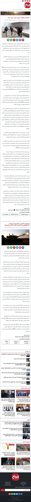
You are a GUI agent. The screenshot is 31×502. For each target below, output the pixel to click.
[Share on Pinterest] (14, 40)
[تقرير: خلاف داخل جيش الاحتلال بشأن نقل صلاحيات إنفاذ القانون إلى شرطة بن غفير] (28, 374)
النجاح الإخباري (27, 5)
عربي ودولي (7, 483)
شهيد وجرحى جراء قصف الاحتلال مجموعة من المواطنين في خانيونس (13, 355)
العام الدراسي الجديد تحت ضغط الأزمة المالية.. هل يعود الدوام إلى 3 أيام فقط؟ (23, 468)
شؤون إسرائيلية (23, 483)
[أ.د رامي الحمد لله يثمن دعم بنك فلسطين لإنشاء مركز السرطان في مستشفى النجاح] (23, 394)
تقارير (26, 9)
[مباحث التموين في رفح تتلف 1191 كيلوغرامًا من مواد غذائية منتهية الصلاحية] (28, 364)
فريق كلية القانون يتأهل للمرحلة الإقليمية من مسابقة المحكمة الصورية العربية (8, 414)
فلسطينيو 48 (7, 482)
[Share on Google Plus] (20, 40)
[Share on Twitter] (17, 40)
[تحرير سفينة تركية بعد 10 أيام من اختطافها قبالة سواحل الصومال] (28, 369)
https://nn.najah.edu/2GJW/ (22, 337)
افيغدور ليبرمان (26, 342)
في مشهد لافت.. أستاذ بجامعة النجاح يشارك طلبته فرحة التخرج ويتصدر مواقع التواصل (12, 435)
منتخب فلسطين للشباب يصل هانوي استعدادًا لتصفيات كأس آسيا (14, 382)
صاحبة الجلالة (14, 214)
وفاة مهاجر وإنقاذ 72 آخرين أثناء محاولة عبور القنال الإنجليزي (15, 378)
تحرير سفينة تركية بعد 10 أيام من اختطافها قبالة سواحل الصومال (13, 368)
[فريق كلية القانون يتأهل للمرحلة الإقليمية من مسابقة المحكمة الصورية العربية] (8, 408)
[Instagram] (19, 494)
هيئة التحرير (12, 497)
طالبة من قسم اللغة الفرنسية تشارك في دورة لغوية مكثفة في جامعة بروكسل (23, 414)
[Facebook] (21, 494)
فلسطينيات (23, 482)
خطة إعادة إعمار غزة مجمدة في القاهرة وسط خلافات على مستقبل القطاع (12, 429)
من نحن (19, 497)
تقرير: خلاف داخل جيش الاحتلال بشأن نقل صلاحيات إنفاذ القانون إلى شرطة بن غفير (13, 373)
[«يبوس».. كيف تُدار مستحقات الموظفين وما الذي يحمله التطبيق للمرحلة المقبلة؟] (8, 447)
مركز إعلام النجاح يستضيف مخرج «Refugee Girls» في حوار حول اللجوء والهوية (8, 400)
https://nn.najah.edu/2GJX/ (22, 210)
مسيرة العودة (24, 214)
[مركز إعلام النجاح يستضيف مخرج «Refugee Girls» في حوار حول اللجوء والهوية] (8, 394)
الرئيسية (29, 9)
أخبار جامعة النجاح (25, 388)
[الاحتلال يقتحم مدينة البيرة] (28, 360)
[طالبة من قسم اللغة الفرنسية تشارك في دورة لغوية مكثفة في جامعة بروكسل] (23, 408)
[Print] (8, 40)
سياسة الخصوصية (15, 498)
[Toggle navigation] (23, 1)
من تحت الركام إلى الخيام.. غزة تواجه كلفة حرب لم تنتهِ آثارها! (23, 453)
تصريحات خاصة (26, 442)
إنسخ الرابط (11, 210)
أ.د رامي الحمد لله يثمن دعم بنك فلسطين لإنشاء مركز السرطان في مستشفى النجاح (23, 400)
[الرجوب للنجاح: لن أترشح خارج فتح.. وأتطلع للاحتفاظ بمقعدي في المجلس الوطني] (8, 461)
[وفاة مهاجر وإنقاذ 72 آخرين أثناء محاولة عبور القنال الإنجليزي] (28, 378)
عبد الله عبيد (26, 44)
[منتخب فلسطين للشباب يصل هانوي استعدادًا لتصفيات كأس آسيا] (28, 383)
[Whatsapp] (12, 494)
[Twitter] (17, 494)
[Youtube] (10, 494)
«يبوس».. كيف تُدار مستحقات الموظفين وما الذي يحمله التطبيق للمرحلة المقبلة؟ (8, 454)
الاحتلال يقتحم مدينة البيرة (20, 358)
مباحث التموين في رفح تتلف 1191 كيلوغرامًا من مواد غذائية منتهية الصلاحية (14, 364)
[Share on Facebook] (23, 40)
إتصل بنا (16, 497)
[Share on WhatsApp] (11, 40)
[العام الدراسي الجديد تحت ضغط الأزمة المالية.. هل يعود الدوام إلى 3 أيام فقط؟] (23, 461)
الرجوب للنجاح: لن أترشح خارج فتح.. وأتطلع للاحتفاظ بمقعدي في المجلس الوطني (8, 468)
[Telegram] (14, 494)
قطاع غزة (5, 214)
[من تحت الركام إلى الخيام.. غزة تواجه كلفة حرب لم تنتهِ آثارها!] (23, 447)
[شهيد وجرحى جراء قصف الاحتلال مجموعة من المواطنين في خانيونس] (28, 355)
